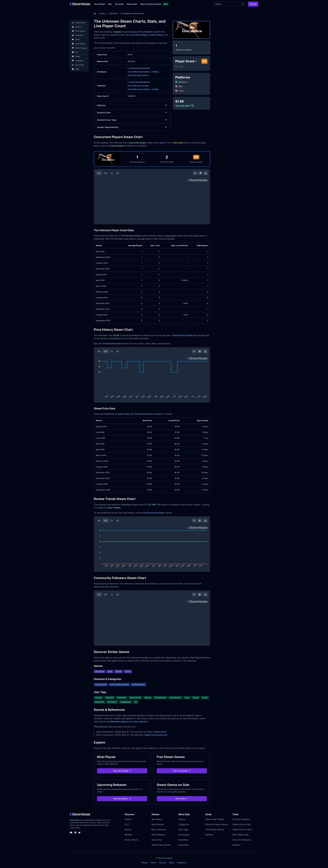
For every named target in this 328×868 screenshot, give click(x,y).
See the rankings (121, 799)
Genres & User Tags (106, 120)
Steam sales (124, 414)
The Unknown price (111, 343)
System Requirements (107, 127)
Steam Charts (131, 839)
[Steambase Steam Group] (75, 833)
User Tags (183, 829)
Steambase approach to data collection (128, 721)
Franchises (183, 845)
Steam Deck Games (161, 845)
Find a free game (180, 771)
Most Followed (159, 829)
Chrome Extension (241, 819)
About (171, 862)
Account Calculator (241, 839)
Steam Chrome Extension (150, 4)
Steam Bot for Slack (242, 829)
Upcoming (119, 4)
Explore (253, 4)
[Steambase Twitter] (79, 833)
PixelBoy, (155, 72)
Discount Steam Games (216, 824)
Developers (183, 834)
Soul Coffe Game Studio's (138, 75)
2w (99, 173)
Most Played (99, 4)
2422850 (113, 13)
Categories (183, 824)
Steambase (74, 820)
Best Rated (157, 819)
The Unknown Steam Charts (132, 13)
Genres (181, 819)
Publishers (183, 839)
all (117, 173)
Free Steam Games (214, 829)
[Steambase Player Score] (196, 61)
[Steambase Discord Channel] (71, 833)
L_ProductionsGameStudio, (139, 68)
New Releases (158, 834)
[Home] (95, 14)
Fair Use (162, 862)
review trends (156, 35)
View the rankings (120, 771)
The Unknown (145, 31)
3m (105, 173)
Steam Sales (132, 4)
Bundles (128, 834)
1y (112, 173)
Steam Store (160, 731)
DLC (127, 824)
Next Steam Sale (240, 834)
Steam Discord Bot (241, 824)
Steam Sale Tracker (214, 819)
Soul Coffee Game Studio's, (139, 72)
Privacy (144, 862)
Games (102, 13)
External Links (104, 112)
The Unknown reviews (154, 512)
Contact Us (182, 862)
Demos (128, 829)
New (110, 4)
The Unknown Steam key (184, 335)
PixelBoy (155, 89)
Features (101, 105)
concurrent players (139, 35)
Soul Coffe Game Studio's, (139, 86)
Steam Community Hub (155, 735)
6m (105, 351)
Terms (153, 862)
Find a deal (180, 799)
